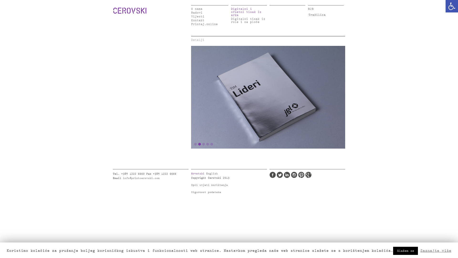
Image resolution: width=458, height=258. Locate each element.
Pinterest (301, 175)
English (212, 173)
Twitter (280, 175)
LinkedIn (287, 175)
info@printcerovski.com (141, 178)
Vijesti (197, 16)
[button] (452, 6)
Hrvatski (197, 173)
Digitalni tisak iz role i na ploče (248, 20)
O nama (197, 9)
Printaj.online (204, 24)
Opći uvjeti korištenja (209, 185)
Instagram (294, 175)
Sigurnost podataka (206, 192)
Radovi (197, 12)
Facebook (273, 175)
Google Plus (308, 175)
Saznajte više (435, 251)
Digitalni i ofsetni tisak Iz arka (246, 12)
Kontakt (197, 20)
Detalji (197, 40)
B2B (311, 9)
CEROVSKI (130, 10)
